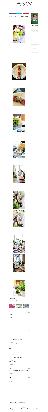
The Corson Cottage (11, 377)
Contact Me (30, 6)
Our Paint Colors (21, 6)
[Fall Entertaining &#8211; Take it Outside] (12, 306)
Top (38, 410)
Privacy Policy (20, 410)
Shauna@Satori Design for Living (12, 330)
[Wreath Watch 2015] (26, 306)
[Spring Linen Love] (19, 306)
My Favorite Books (35, 6)
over (11, 298)
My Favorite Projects (15, 6)
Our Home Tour (26, 6)
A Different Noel (10, 312)
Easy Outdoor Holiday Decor (27, 312)
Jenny (13, 310)
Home (11, 6)
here (37, 409)
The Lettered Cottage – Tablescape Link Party (13, 301)
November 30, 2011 (10, 310)
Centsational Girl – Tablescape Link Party (13, 300)
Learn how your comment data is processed (20, 402)
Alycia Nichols (10, 368)
